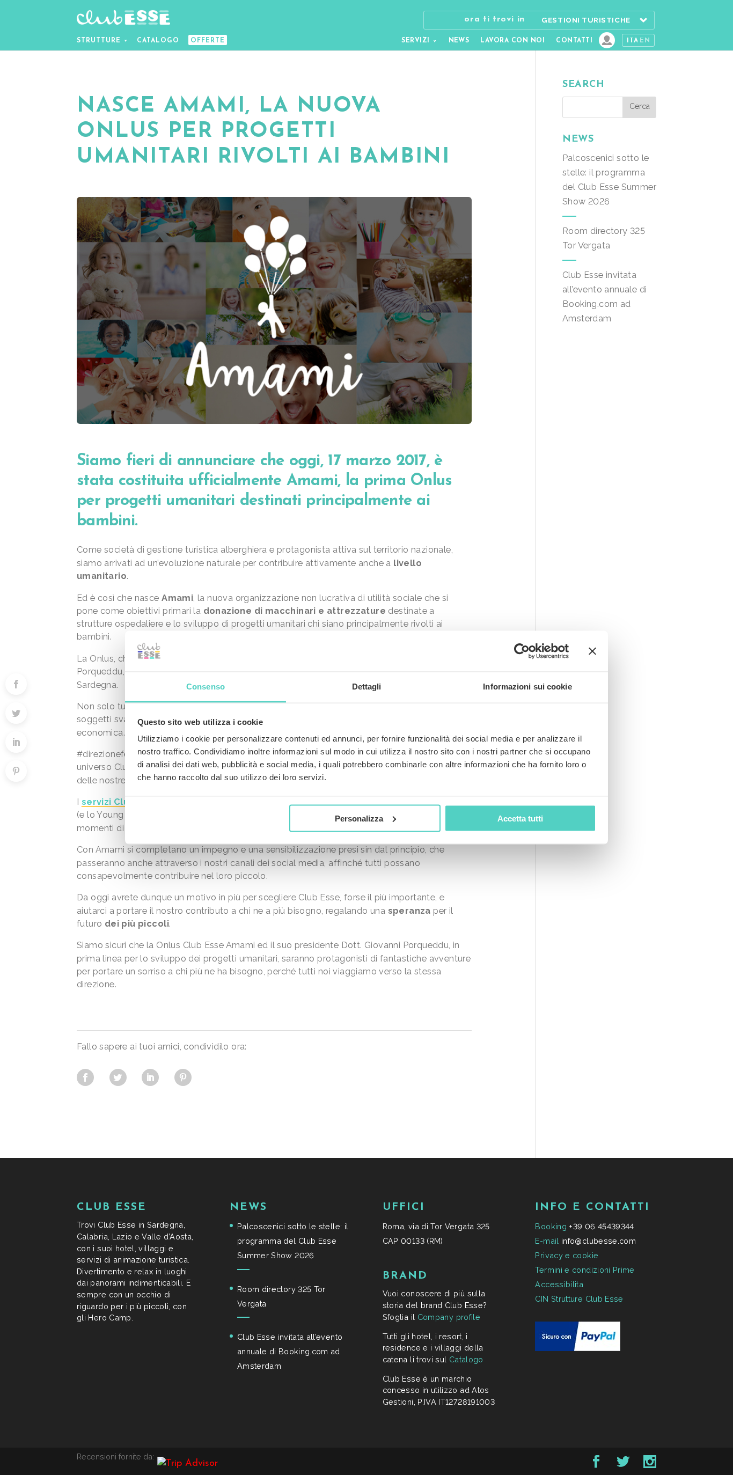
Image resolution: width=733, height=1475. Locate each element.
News (459, 41)
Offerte (207, 41)
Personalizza (359, 818)
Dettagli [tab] (367, 686)
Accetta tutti (520, 818)
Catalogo (158, 41)
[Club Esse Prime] (607, 40)
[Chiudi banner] (592, 651)
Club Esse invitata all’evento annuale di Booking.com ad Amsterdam (289, 1351)
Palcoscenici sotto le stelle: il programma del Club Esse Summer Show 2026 (293, 1241)
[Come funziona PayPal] (577, 1348)
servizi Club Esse (120, 802)
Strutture (99, 41)
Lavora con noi (512, 41)
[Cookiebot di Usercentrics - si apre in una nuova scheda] (522, 651)
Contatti (574, 41)
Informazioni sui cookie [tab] (527, 686)
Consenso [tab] (205, 686)
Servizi (415, 41)
